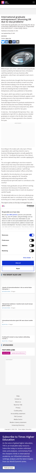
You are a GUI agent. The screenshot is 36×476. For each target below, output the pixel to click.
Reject (18, 268)
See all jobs (6, 353)
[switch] (31, 240)
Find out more (8, 468)
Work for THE (18, 405)
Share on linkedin (6, 42)
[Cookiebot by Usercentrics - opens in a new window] (26, 206)
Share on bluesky (3, 42)
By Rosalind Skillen (6, 291)
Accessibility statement (18, 414)
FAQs (18, 396)
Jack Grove (4, 36)
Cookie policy (18, 411)
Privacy (18, 408)
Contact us (18, 399)
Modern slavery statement (18, 422)
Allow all (18, 263)
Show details (27, 257)
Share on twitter (10, 42)
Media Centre (18, 419)
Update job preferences (18, 353)
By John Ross (5, 324)
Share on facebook (14, 42)
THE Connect (18, 416)
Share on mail (17, 42)
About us (18, 402)
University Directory (18, 425)
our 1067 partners (12, 214)
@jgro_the (8, 38)
